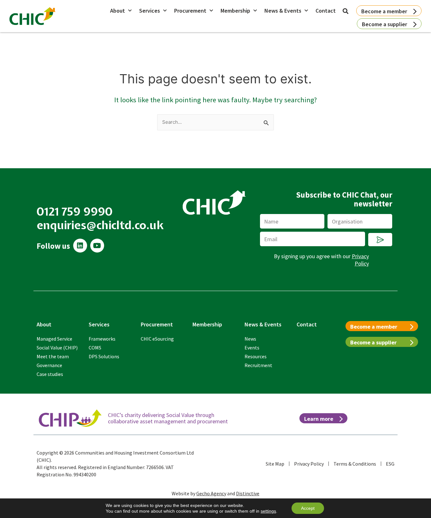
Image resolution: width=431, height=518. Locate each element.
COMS (95, 347)
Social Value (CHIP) (57, 347)
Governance (49, 365)
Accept (308, 508)
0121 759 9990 (75, 211)
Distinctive (247, 493)
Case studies (50, 374)
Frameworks (102, 339)
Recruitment (258, 365)
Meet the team (53, 356)
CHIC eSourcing (157, 339)
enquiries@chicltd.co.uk (100, 225)
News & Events (282, 10)
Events (252, 347)
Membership (235, 10)
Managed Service (54, 339)
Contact (326, 10)
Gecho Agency (211, 493)
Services (149, 10)
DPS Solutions (104, 356)
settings (268, 511)
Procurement (190, 10)
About (117, 10)
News (250, 339)
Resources (256, 356)
